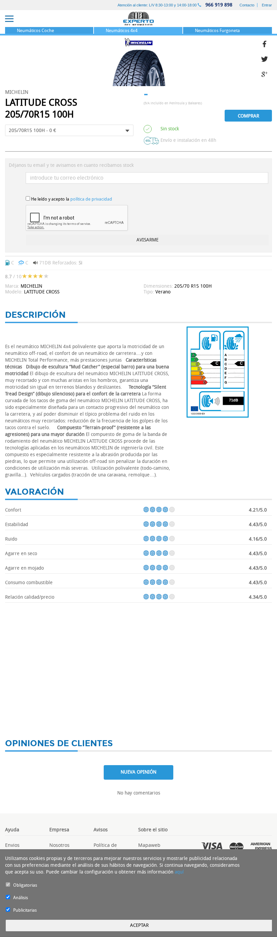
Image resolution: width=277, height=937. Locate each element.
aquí (179, 872)
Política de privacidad (106, 848)
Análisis (20, 897)
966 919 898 (218, 5)
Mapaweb (149, 845)
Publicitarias (25, 910)
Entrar (267, 5)
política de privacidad (91, 199)
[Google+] (266, 73)
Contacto (247, 5)
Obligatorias (25, 885)
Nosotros (59, 845)
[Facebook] (266, 43)
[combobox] (69, 130)
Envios (12, 845)
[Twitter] (266, 58)
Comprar (248, 116)
